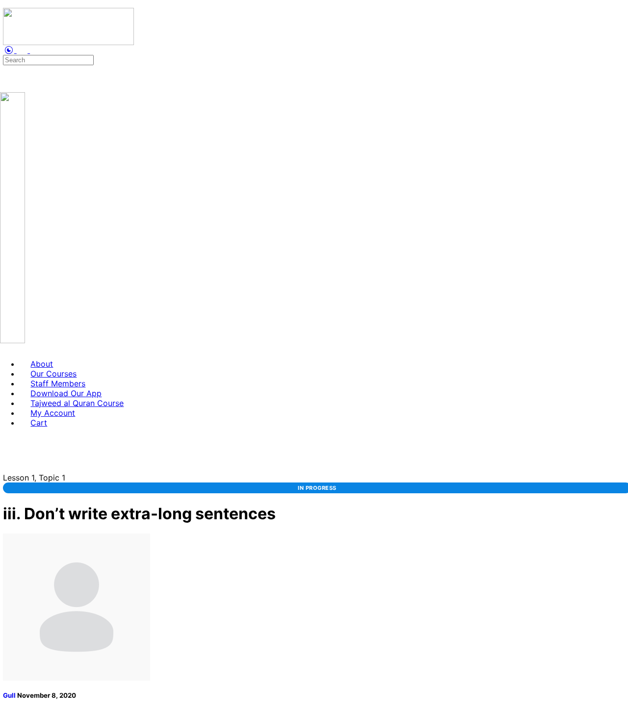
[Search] (5, 50)
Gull (10, 695)
